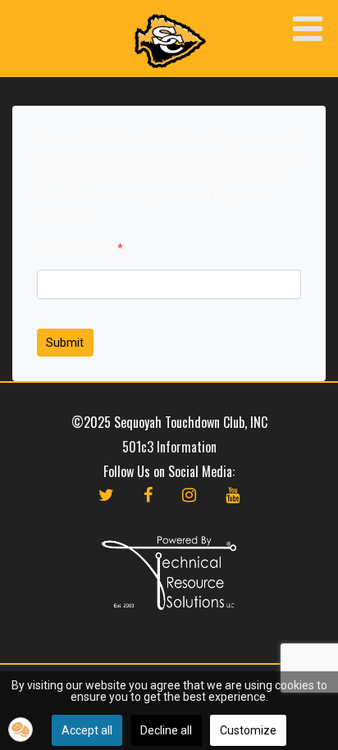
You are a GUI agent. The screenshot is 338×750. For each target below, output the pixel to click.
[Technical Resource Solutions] (169, 572)
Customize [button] (248, 730)
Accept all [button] (87, 730)
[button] (20, 729)
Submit (65, 342)
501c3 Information (169, 447)
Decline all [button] (166, 730)
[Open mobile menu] (307, 29)
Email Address (80, 248)
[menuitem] (106, 511)
